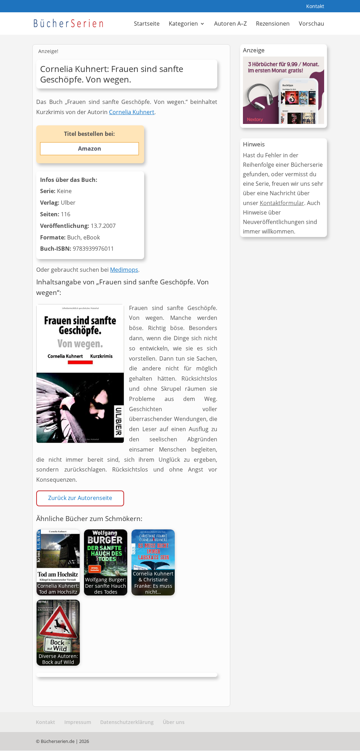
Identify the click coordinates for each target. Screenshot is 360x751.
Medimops (124, 270)
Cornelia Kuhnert (131, 112)
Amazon (89, 148)
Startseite (147, 24)
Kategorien (183, 24)
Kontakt (315, 6)
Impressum (77, 722)
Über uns (174, 722)
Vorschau (311, 24)
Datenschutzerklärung (127, 722)
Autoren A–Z (230, 24)
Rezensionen (273, 24)
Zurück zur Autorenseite (80, 498)
